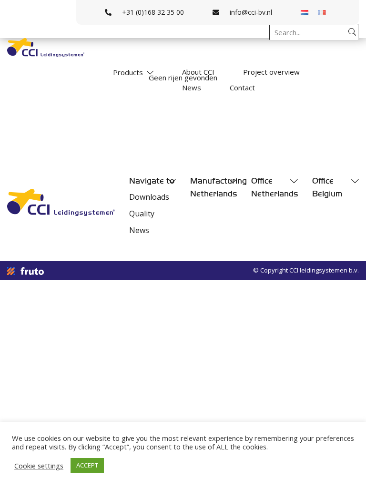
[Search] (352, 32)
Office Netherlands (274, 187)
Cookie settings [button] (38, 465)
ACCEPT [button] (87, 465)
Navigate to (151, 181)
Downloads (149, 197)
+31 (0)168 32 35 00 (153, 12)
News (191, 87)
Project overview (271, 72)
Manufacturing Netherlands (213, 187)
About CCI (198, 72)
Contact (242, 87)
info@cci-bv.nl (251, 12)
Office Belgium (327, 187)
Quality (141, 213)
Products (128, 72)
